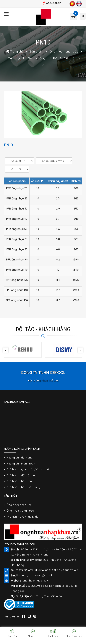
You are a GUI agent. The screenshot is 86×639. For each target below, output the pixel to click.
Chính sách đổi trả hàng (22, 475)
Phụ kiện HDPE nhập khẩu (22, 516)
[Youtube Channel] (29, 616)
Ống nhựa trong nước (20, 510)
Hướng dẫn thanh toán (21, 463)
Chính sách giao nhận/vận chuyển (28, 469)
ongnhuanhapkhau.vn (36, 580)
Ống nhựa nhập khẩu (20, 504)
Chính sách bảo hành (20, 481)
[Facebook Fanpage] (23, 616)
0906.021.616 (53, 3)
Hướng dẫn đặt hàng (20, 457)
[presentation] (5, 350)
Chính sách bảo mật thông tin (25, 487)
